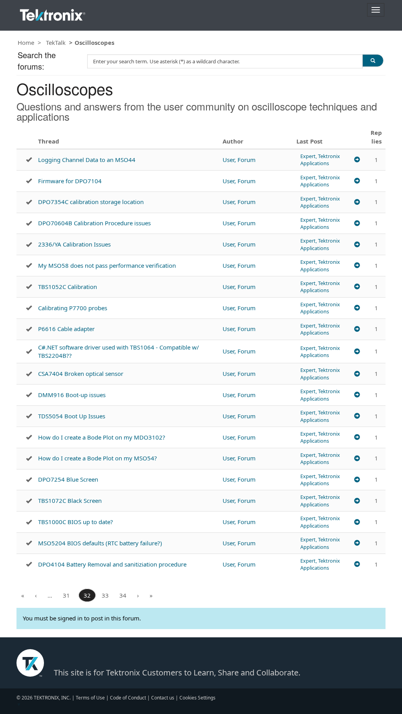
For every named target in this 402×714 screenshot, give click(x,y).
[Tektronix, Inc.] (53, 13)
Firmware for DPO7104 (70, 181)
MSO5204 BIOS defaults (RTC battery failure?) (100, 543)
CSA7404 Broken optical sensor (80, 373)
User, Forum (239, 160)
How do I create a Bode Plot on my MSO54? (97, 458)
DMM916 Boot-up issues (72, 395)
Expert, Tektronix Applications (320, 160)
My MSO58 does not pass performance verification (107, 265)
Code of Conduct (128, 697)
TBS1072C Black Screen (70, 500)
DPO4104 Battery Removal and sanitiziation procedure (112, 564)
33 (105, 595)
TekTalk (56, 42)
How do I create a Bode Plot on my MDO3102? (101, 437)
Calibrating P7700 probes (72, 308)
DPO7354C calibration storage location (91, 202)
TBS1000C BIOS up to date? (75, 522)
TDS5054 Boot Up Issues (71, 416)
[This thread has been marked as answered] (29, 159)
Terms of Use (90, 697)
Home (26, 42)
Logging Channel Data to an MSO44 (86, 160)
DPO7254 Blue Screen (68, 479)
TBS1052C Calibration (67, 287)
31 (66, 595)
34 (122, 595)
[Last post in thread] (357, 160)
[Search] (373, 60)
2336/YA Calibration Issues (74, 244)
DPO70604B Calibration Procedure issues (94, 223)
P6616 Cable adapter (66, 329)
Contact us (162, 697)
